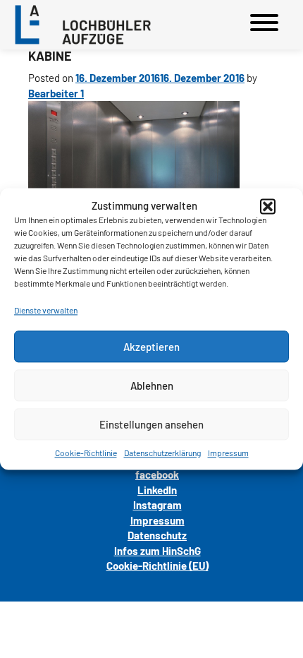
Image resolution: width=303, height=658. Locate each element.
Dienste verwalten (46, 310)
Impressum (228, 452)
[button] (268, 206)
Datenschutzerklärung (162, 452)
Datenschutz (157, 535)
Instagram (157, 504)
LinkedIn (157, 490)
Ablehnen (151, 385)
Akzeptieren (151, 346)
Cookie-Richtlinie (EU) (157, 565)
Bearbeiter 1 (56, 93)
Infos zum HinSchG (157, 550)
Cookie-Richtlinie (86, 452)
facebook (157, 474)
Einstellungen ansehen (151, 424)
